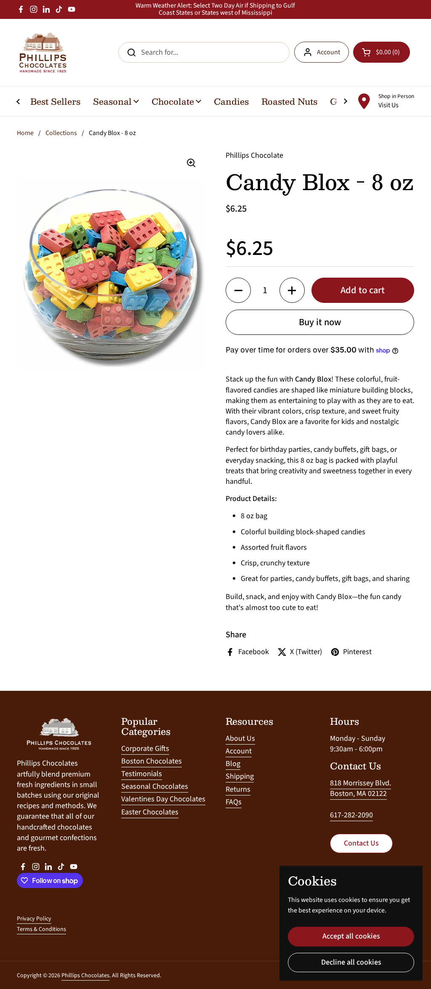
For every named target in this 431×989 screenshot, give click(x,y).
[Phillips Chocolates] (42, 52)
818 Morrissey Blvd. (360, 783)
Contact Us (361, 843)
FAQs (234, 802)
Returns (238, 789)
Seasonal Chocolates (154, 786)
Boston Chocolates (151, 761)
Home (25, 133)
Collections (61, 133)
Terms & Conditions (41, 929)
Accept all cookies (351, 936)
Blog (233, 763)
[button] (238, 290)
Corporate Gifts (145, 748)
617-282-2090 (351, 815)
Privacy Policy (34, 919)
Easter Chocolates (149, 812)
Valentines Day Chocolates (163, 799)
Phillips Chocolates (85, 975)
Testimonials (141, 774)
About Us (240, 738)
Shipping (240, 776)
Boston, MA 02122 (358, 793)
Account (328, 52)
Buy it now (320, 322)
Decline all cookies (351, 962)
